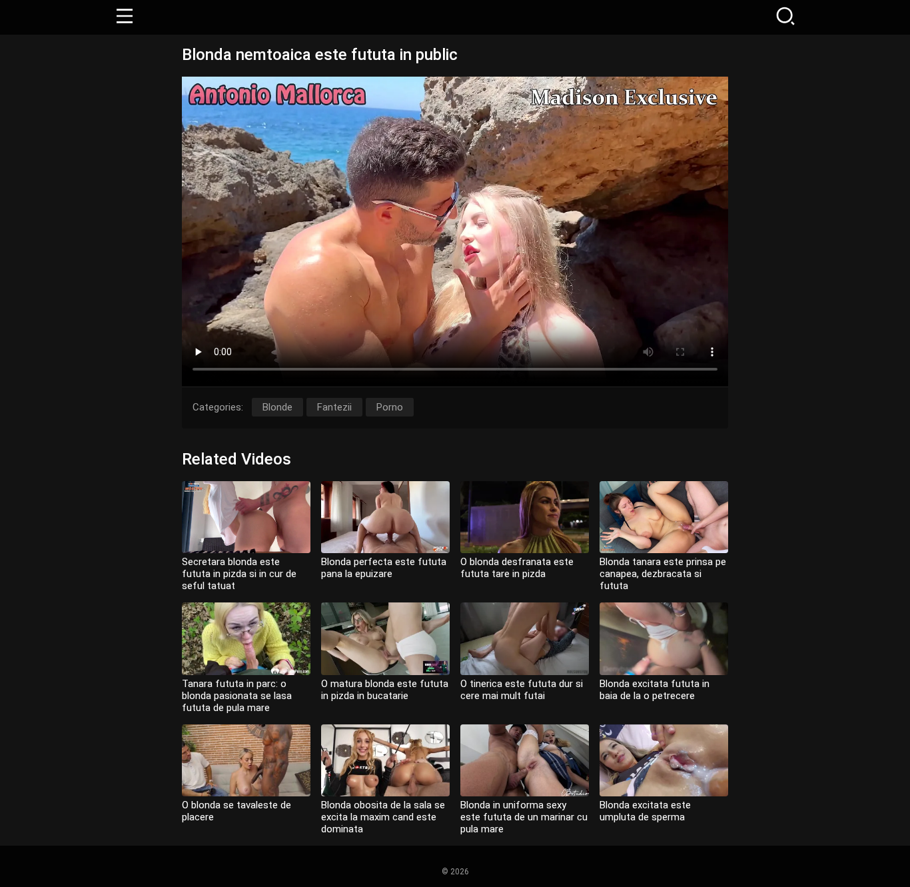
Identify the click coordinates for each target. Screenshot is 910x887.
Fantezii (334, 407)
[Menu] (124, 17)
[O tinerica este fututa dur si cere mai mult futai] (524, 638)
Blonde (277, 407)
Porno (389, 407)
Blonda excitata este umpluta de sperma (645, 811)
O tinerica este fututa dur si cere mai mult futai (521, 690)
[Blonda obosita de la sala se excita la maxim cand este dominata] (385, 760)
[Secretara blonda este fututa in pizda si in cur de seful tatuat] (246, 517)
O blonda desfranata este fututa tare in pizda (517, 568)
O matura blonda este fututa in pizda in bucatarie (384, 690)
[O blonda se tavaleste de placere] (246, 760)
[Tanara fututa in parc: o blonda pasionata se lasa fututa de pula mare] (246, 638)
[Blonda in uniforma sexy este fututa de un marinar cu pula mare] (524, 760)
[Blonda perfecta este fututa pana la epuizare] (385, 517)
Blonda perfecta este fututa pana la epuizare (383, 568)
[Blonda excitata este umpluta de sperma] (664, 760)
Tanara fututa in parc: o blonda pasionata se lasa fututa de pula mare (237, 696)
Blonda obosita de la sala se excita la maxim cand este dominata (383, 817)
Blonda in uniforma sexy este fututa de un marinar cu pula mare (524, 817)
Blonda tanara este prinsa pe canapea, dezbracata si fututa (663, 574)
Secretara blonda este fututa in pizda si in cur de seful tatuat (239, 574)
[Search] (785, 17)
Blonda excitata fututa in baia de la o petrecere (654, 690)
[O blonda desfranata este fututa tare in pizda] (524, 517)
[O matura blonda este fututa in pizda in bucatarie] (385, 638)
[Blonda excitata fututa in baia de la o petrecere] (664, 638)
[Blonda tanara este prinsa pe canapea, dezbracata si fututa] (664, 517)
